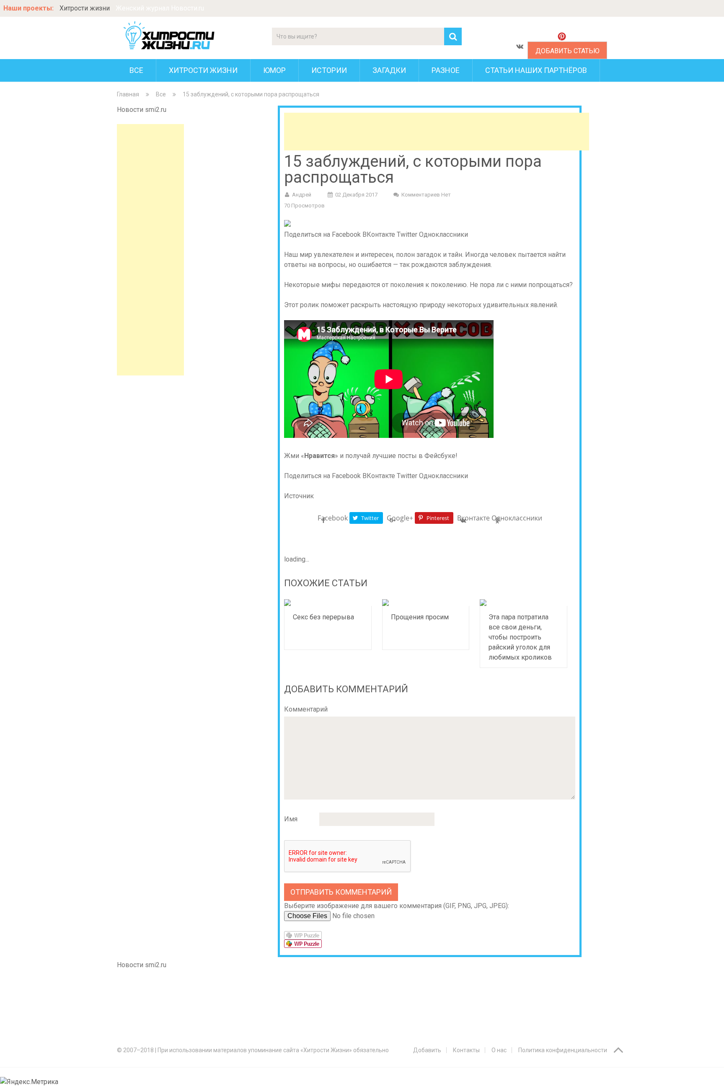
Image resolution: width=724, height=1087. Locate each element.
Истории (329, 70)
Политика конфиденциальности (562, 1050)
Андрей (301, 195)
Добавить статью (567, 51)
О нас (499, 1050)
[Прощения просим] (426, 602)
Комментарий (306, 709)
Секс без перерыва (323, 617)
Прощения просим (420, 617)
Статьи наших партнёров (536, 70)
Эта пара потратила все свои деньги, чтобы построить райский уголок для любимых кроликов (520, 637)
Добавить (427, 1050)
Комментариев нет (426, 195)
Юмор (274, 70)
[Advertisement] (150, 249)
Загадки (389, 70)
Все (136, 70)
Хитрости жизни (84, 8)
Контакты (466, 1050)
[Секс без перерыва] (328, 602)
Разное (446, 70)
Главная (128, 94)
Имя (290, 819)
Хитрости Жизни (203, 70)
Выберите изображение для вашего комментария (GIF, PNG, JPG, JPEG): (396, 906)
